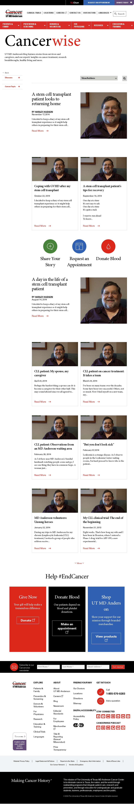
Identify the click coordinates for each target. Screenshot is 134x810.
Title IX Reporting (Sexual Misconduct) (59, 738)
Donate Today (122, 2)
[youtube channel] (108, 716)
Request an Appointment (99, 2)
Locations (77, 693)
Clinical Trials (34, 12)
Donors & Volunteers (55, 25)
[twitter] (103, 716)
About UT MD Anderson (61, 689)
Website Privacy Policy (21, 761)
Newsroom (58, 706)
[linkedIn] (118, 716)
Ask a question (113, 701)
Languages (103, 12)
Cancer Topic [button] (10, 86)
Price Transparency (59, 748)
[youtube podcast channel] (108, 728)
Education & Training (118, 25)
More (79, 563)
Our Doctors (89, 12)
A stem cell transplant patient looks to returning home (51, 99)
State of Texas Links (113, 761)
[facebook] (98, 716)
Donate (26, 620)
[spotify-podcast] (103, 728)
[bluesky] (123, 716)
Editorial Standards (58, 712)
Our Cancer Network (57, 765)
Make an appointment (67, 626)
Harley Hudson (44, 111)
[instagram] (113, 716)
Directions (78, 698)
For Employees (58, 720)
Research (98, 25)
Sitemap (77, 703)
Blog (55, 701)
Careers (60, 12)
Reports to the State (67, 761)
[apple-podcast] (98, 728)
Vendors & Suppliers (76, 765)
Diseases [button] (8, 77)
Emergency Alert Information (90, 761)
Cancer (42, 42)
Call (115, 692)
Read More (38, 130)
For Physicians (79, 25)
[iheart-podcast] (118, 728)
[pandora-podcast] (113, 728)
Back (7, 73)
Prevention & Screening (29, 25)
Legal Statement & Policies (44, 761)
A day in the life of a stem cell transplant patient (50, 284)
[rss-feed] (123, 728)
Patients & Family (8, 25)
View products (106, 636)
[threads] (128, 716)
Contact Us (75, 12)
